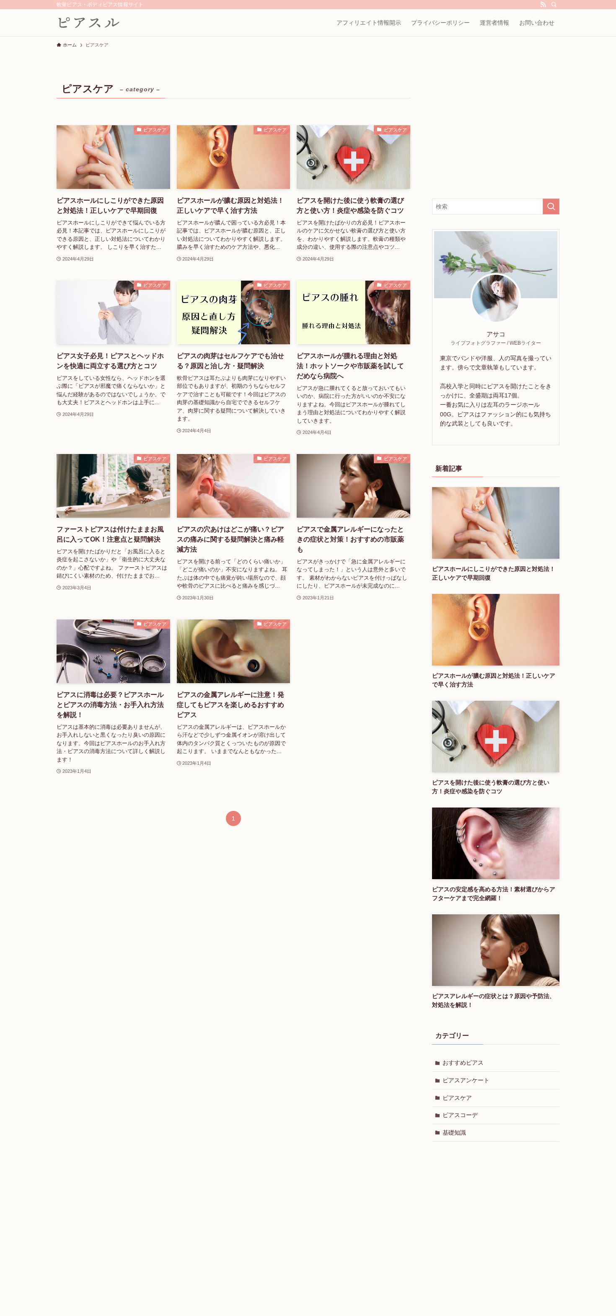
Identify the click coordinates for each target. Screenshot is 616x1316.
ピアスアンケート (466, 1080)
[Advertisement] (495, 131)
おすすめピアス (463, 1062)
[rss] (543, 4)
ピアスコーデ (460, 1115)
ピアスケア (457, 1097)
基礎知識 (454, 1132)
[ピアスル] (89, 22)
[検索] (554, 4)
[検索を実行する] (551, 206)
